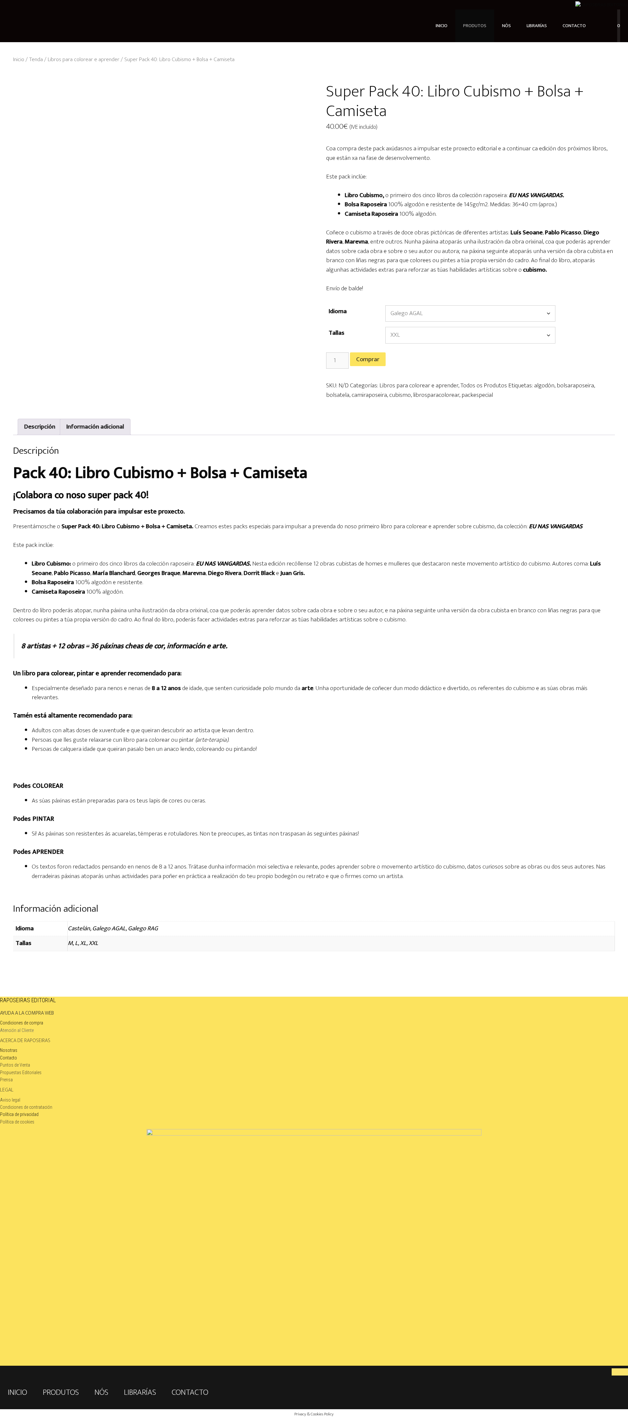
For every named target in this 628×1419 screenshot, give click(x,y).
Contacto (8, 1057)
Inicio (18, 59)
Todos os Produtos (484, 385)
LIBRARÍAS (537, 26)
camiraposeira (369, 395)
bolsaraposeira (575, 385)
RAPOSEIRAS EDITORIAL (28, 1000)
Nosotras (8, 1050)
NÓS (506, 26)
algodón (544, 385)
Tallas (336, 333)
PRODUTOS (474, 26)
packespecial (477, 395)
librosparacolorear (436, 395)
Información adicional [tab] (95, 427)
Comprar (367, 359)
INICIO (441, 26)
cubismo (400, 395)
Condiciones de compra (21, 1022)
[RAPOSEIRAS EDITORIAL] (601, 5)
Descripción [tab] (39, 427)
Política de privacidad (19, 1114)
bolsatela (337, 395)
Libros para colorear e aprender (83, 59)
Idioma (338, 311)
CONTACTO (574, 26)
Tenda (36, 59)
